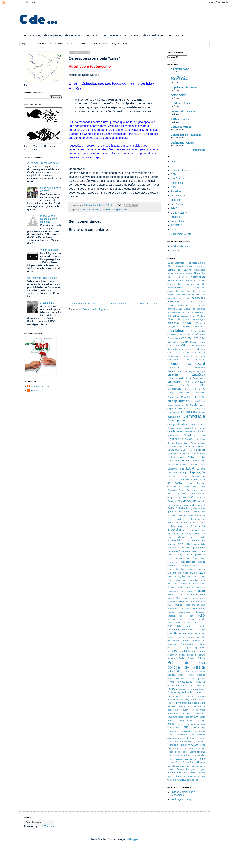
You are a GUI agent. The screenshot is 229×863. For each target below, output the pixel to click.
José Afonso (185, 551)
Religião (172, 702)
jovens (195, 551)
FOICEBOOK (178, 95)
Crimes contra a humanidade (191, 392)
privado (170, 682)
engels (176, 454)
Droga (202, 439)
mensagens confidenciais (179, 591)
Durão (193, 443)
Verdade (192, 773)
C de (193, 316)
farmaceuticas (198, 476)
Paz (176, 651)
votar (176, 776)
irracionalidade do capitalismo (186, 540)
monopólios (187, 598)
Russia (202, 717)
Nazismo (171, 619)
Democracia (194, 416)
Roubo (194, 716)
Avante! (175, 161)
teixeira (183, 745)
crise (191, 396)
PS (169, 688)
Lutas (201, 569)
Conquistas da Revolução (186, 135)
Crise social (107, 209)
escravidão (172, 461)
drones (170, 443)
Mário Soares (181, 580)
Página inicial (27, 43)
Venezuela (182, 772)
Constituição (199, 378)
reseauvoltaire (178, 195)
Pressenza (176, 217)
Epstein (171, 457)
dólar (196, 439)
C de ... (38, 18)
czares (176, 412)
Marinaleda (191, 576)
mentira (200, 590)
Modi (178, 598)
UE (168, 766)
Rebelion (176, 191)
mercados (192, 594)
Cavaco (200, 334)
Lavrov (170, 558)
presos (194, 678)
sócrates (201, 734)
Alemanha (199, 273)
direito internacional (186, 431)
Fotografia (172, 490)
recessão (200, 692)
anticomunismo (174, 287)
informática (199, 533)
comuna (186, 359)
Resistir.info (177, 183)
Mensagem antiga (150, 303)
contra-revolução (195, 381)
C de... (201, 316)
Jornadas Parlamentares (179, 548)
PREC (194, 671)
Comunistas (174, 371)
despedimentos (174, 428)
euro (176, 472)
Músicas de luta (179, 246)
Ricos (186, 717)
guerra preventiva (196, 515)
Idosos (181, 526)
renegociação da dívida (191, 702)
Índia (169, 533)
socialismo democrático (180, 731)
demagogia (173, 416)
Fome (201, 486)
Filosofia (201, 483)
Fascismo (172, 479)
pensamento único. (176, 655)
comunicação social (186, 363)
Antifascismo (199, 287)
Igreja (202, 526)
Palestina (180, 633)
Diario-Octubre (179, 212)
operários (188, 626)
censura (172, 341)
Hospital (201, 522)
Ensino (201, 453)
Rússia (170, 720)
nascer (182, 616)
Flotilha (186, 487)
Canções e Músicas (99, 43)
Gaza (194, 497)
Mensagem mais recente (83, 303)
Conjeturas (41, 43)
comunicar (173, 367)
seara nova (182, 724)
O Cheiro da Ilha (180, 119)
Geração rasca (181, 505)
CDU (190, 338)
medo (190, 587)
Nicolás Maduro (175, 623)
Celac (202, 338)
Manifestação (197, 572)
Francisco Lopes (196, 490)
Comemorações (174, 356)
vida (199, 773)
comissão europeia (194, 356)
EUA (190, 468)
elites (169, 454)
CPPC (202, 389)
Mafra (185, 573)
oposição (201, 626)
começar (201, 352)
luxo (169, 573)
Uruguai (201, 769)
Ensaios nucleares (188, 454)
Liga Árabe (179, 565)
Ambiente (190, 280)
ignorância (191, 526)
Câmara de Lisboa (178, 319)
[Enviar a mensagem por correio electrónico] (119, 205)
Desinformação (197, 424)
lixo (197, 565)
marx (202, 580)
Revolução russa (175, 717)
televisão (193, 744)
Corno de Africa (196, 385)
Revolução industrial (194, 713)
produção (200, 682)
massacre (185, 583)
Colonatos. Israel (175, 352)
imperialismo (175, 529)
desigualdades (177, 424)
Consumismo (173, 382)
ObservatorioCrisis (181, 234)
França (182, 490)
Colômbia (200, 349)
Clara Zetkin (181, 349)
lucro (169, 569)
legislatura (179, 558)
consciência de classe (179, 378)
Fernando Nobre (188, 479)
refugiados (172, 699)
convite (170, 385)
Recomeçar (173, 696)
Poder (182, 658)
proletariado (187, 685)
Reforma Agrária (195, 696)
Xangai (180, 779)
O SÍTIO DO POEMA (182, 143)
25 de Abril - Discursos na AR (43, 163)
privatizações (184, 681)
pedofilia (201, 651)
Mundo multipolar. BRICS (179, 608)
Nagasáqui (200, 612)
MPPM (181, 601)
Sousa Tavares (197, 738)
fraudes (170, 493)
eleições (199, 449)
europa (184, 472)
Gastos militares (182, 497)
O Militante (176, 187)
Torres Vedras (189, 752)
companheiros (173, 359)
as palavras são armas (184, 87)
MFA (202, 594)
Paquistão (200, 637)
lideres (170, 565)
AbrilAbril (180, 266)
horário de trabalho (186, 522)
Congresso (172, 374)
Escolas (201, 457)
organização (187, 629)
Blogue (187, 309)
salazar (180, 720)
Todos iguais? (174, 752)
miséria (171, 598)
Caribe (193, 331)
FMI (194, 486)
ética (182, 469)
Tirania (202, 748)
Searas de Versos (181, 127)
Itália (188, 544)
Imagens (115, 43)
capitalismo (177, 330)
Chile (202, 342)
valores (171, 772)
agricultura (172, 273)
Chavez (194, 342)
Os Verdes (200, 630)
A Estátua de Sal (180, 69)
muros (202, 608)
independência (197, 530)
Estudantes (172, 469)
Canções (200, 323)
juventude (200, 554)
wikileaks (171, 779)
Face (125, 43)
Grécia (181, 511)
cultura (182, 408)
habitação (181, 519)
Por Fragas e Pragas (182, 799)
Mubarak (190, 601)
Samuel (189, 720)
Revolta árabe (198, 710)
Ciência (190, 345)
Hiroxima (201, 519)
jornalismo (199, 547)
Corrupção (174, 388)
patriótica (181, 647)
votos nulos (199, 776)
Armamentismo (183, 294)
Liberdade (188, 561)
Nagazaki (171, 616)
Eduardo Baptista (40, 386)
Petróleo (189, 655)
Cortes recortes (56, 43)
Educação (173, 450)
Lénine (195, 558)
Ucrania (201, 762)
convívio (180, 385)
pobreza (171, 658)
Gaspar (170, 497)
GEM (173, 174)
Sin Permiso (177, 204)
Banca (171, 305)
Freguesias (182, 493)
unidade (201, 766)
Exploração (197, 472)
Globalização (182, 508)
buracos (184, 316)
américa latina (175, 284)
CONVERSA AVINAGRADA (179, 78)
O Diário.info (177, 178)
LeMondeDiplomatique (183, 170)
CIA (183, 345)
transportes (190, 759)
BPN (196, 312)
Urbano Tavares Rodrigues (181, 769)
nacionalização (184, 612)
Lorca (202, 565)
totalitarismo (173, 755)
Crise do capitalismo (90, 209)
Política (201, 658)
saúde (170, 723)
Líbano (202, 558)
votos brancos (187, 776)
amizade (201, 284)
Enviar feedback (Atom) (95, 309)
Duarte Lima (182, 443)
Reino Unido (198, 699)
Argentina (171, 294)
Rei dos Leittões (180, 103)
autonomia (188, 301)
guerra (181, 515)
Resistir (175, 250)
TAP (203, 741)
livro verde (190, 565)
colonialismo (190, 352)
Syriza (196, 741)
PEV (196, 655)
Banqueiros (183, 305)
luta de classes (185, 569)
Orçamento (173, 629)
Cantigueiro (172, 326)
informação (187, 533)
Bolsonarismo (199, 309)
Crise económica (196, 401)
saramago (200, 720)
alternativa (198, 277)
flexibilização (173, 486)
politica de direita (186, 667)
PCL (181, 651)
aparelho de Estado (193, 291)
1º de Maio (191, 262)
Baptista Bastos (197, 305)
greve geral (191, 511)
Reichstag (184, 699)
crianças (171, 392)
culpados (171, 408)
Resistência (199, 706)
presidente (185, 678)
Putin (189, 689)
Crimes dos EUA (176, 397)
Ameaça (201, 280)
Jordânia (201, 544)
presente (201, 675)
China (170, 345)
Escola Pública (186, 457)
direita (171, 431)
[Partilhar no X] (131, 205)
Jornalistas (172, 551)
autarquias (173, 301)
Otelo (169, 633)
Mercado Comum (176, 594)
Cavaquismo (173, 338)
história (171, 522)
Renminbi (171, 706)
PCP (187, 651)
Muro (195, 608)
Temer (202, 745)
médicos (181, 587)
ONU (178, 626)
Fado (184, 476)
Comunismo (199, 367)
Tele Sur (175, 208)
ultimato (175, 766)
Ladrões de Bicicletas (183, 111)
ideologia (171, 526)
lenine (188, 558)
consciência (198, 374)
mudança (200, 601)
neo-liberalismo (187, 619)
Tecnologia (172, 745)
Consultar (71, 43)
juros (202, 551)
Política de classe (186, 662)
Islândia (171, 544)
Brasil (202, 312)
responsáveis (120, 209)
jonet (193, 544)
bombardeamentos (185, 312)
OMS (169, 626)
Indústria (177, 533)
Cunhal (190, 408)
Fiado (189, 483)
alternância (183, 277)
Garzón (201, 493)
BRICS (176, 316)
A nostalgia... (47, 302)
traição (179, 759)
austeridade (198, 298)
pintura (202, 655)
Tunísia (186, 762)
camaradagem (198, 319)
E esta (201, 443)
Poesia (191, 658)
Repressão (184, 706)
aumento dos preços (178, 298)
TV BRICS (176, 225)
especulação (185, 460)
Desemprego (176, 420)
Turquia (193, 762)
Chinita (177, 345)
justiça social (184, 554)
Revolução (172, 713)
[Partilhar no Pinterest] (136, 205)
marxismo (172, 583)
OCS (196, 622)
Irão (192, 537)
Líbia (201, 561)
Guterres (171, 519)
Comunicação (199, 359)
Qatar (195, 689)
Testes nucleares (189, 748)
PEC (193, 651)
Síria (193, 724)
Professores (173, 685)
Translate (49, 826)
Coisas (191, 349)
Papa (190, 637)
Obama (188, 622)
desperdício (190, 428)
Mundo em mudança (194, 605)
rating (177, 692)
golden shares (198, 508)
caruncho (182, 334)
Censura (83, 43)
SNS (186, 727)
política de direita (178, 671)
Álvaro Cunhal (175, 280)
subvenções (185, 741)
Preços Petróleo (186, 675)
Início (169, 537)
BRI (169, 316)
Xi (185, 780)
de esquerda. (189, 411)
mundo (178, 605)
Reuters (185, 710)
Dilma (202, 428)
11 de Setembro (175, 262)
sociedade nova (186, 734)
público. (182, 689)
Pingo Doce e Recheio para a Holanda (48, 219)
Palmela (181, 637)
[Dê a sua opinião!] (128, 205)
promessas (200, 685)
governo (172, 511)
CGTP (174, 166)
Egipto (183, 450)
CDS (183, 338)
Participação (187, 644)
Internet (181, 537)
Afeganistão (199, 270)
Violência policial (49, 250)
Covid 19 (190, 389)
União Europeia (188, 766)
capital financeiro (194, 326)
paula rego (192, 647)
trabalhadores (188, 755)
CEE (196, 338)
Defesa (201, 412)
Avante (201, 301)
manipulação (176, 576)
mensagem (200, 587)
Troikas (171, 762)
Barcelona (172, 309)
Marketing (194, 580)
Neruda (201, 619)
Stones (34, 390)
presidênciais (173, 678)
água (181, 273)
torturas (201, 752)
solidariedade (174, 738)
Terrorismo (173, 748)
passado (171, 647)
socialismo (199, 727)
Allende (170, 277)
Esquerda (176, 200)
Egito (189, 450)
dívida (189, 439)
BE (180, 309)
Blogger (133, 839)
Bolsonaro (172, 312)
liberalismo (172, 562)
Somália (185, 738)
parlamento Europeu (178, 640)
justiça (170, 554)
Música (170, 612)
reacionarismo (188, 692)
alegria (189, 273)
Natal (191, 616)
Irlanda (202, 537)
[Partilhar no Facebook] (134, 205)
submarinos (172, 741)
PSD (174, 688)
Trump (179, 762)
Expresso (171, 476)
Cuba (202, 405)
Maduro (177, 573)
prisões (201, 678)
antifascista (172, 291)
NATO (201, 615)
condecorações (188, 371)
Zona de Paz (192, 780)
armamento (196, 294)
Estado (201, 464)
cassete (191, 334)
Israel (180, 544)
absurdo (190, 266)
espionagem (182, 464)
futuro (193, 493)
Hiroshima (191, 519)
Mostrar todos (199, 150)
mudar (170, 605)
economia (172, 446)
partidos (201, 644)
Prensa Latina (178, 221)
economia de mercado (192, 446)
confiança (200, 371)
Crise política (173, 405)
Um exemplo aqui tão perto (42, 277)
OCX (202, 622)
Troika (201, 758)
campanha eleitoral (179, 322)
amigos (190, 284)
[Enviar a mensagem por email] (125, 205)
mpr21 (174, 229)
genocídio (189, 501)
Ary (203, 294)
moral (195, 598)
